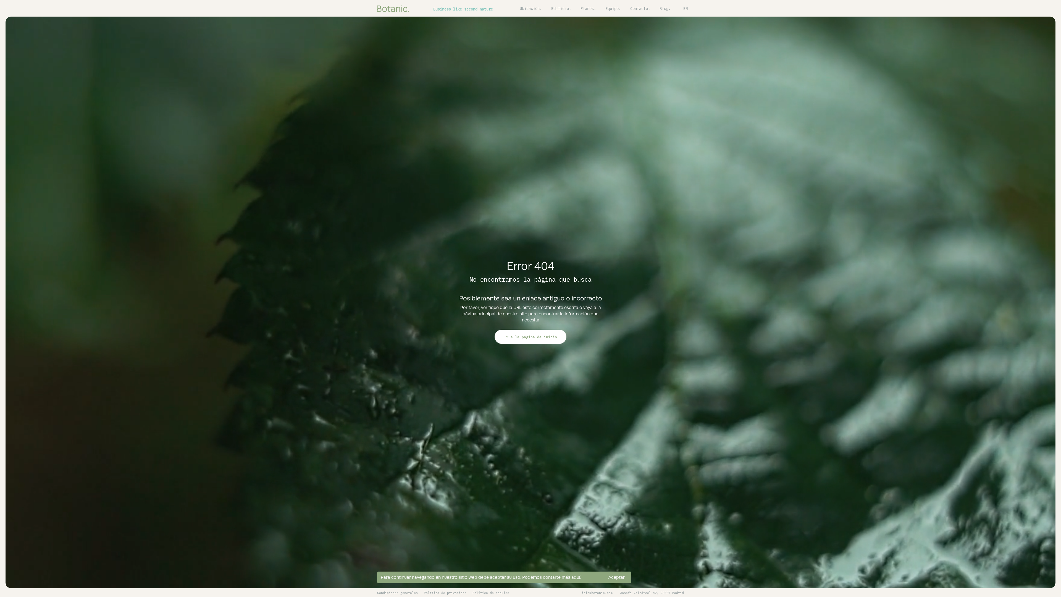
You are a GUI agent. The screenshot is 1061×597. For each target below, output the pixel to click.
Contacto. (640, 8)
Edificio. (561, 8)
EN (685, 8)
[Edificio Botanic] (393, 8)
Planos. (588, 8)
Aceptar (616, 577)
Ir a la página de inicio (530, 336)
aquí (575, 577)
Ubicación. (531, 8)
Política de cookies (490, 592)
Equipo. (613, 8)
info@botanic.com (597, 592)
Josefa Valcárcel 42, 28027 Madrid (652, 592)
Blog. (665, 8)
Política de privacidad (445, 592)
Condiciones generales (397, 592)
